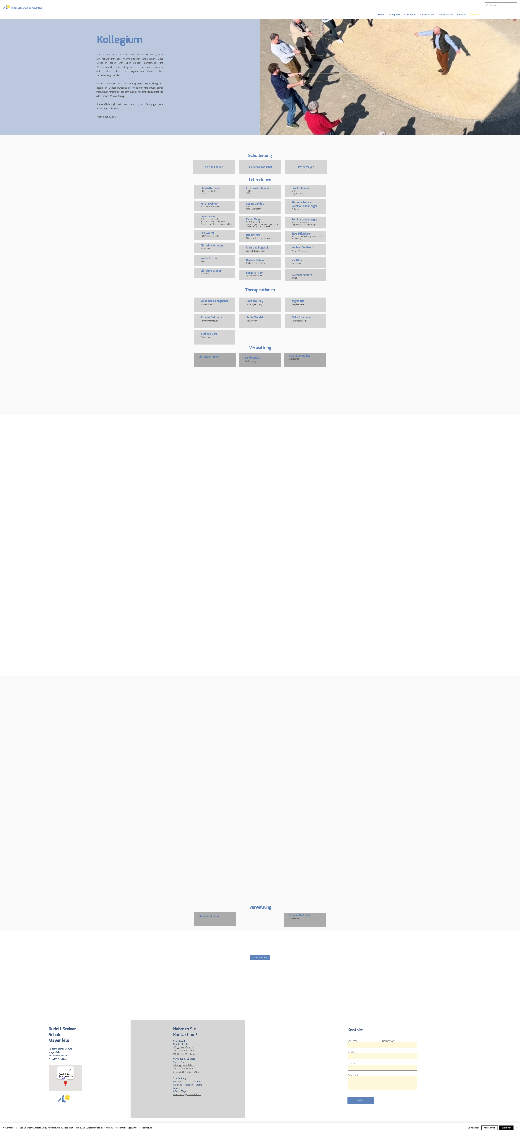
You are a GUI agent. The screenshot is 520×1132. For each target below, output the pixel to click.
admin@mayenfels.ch (184, 1065)
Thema (351, 1063)
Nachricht (353, 1074)
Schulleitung (260, 155)
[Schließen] (516, 1127)
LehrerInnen (260, 180)
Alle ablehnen (489, 1127)
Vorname (352, 1041)
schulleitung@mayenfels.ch (187, 1094)
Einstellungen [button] (473, 1127)
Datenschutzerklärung (142, 1127)
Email (350, 1052)
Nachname (388, 1041)
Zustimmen (506, 1127)
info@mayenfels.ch (183, 1047)
